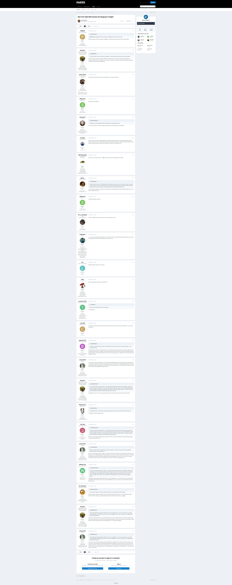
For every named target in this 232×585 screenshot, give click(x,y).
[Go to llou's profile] (82, 268)
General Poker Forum (91, 21)
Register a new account (92, 568)
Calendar (83, 9)
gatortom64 (82, 74)
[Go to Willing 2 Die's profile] (82, 470)
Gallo (82, 279)
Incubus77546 (82, 301)
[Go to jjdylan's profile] (82, 184)
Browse (93, 6)
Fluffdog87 (84, 20)
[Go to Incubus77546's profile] (82, 307)
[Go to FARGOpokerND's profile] (82, 162)
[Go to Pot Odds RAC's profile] (82, 492)
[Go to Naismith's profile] (82, 58)
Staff (88, 9)
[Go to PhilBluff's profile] (82, 37)
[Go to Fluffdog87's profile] (79, 21)
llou (82, 262)
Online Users (93, 9)
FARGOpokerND (82, 155)
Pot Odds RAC (82, 486)
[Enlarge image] (103, 157)
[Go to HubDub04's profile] (82, 240)
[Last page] (92, 26)
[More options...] (133, 31)
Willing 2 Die (82, 464)
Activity (98, 6)
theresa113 (82, 117)
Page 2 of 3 (96, 26)
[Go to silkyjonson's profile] (82, 105)
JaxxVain (82, 424)
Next (89, 26)
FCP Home (79, 6)
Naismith (82, 50)
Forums (78, 9)
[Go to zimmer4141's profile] (82, 366)
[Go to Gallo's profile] (82, 285)
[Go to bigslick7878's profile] (82, 346)
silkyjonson (82, 98)
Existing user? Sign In (144, 2)
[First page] (78, 26)
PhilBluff (82, 30)
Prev (81, 26)
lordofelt (82, 137)
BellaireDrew (82, 404)
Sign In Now (119, 568)
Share (122, 20)
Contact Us (116, 583)
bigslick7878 (82, 340)
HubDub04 (82, 234)
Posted (92, 30)
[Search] (154, 6)
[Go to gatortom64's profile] (82, 81)
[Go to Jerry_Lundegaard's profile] (82, 222)
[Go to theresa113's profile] (82, 123)
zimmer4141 (82, 359)
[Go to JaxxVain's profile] (82, 430)
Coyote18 (82, 323)
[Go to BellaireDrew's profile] (82, 411)
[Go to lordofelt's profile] (82, 144)
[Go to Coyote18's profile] (82, 329)
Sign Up (152, 2)
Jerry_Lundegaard (82, 215)
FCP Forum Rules (141, 23)
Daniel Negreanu (87, 6)
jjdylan (82, 178)
